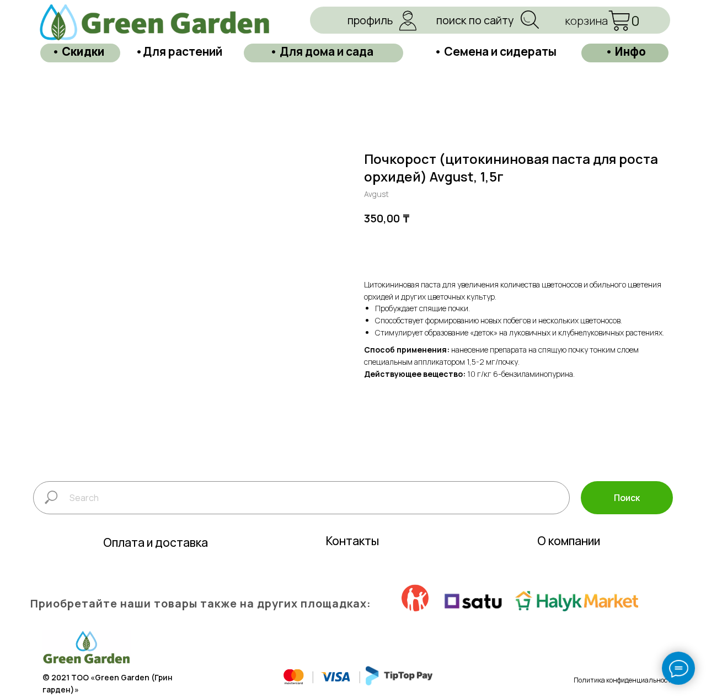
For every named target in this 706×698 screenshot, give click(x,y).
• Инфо (625, 51)
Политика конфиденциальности (624, 680)
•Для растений (178, 51)
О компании (568, 540)
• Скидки (78, 51)
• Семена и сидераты (495, 51)
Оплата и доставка (155, 542)
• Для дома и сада (321, 51)
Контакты (352, 540)
